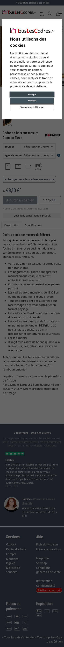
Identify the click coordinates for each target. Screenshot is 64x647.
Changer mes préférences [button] (32, 107)
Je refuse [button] (32, 100)
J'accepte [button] (32, 94)
